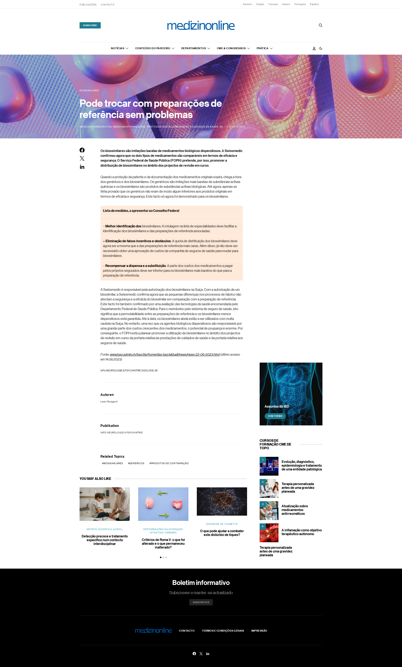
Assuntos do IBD (277, 406)
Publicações (88, 4)
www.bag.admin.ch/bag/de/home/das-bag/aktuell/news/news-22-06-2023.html (165, 354)
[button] (320, 48)
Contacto (108, 4)
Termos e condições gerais (223, 630)
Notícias (117, 48)
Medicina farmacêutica (96, 126)
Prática (263, 48)
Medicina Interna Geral (129, 126)
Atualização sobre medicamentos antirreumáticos (295, 509)
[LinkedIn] (208, 653)
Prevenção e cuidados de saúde (196, 126)
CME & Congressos (231, 48)
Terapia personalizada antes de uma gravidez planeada (298, 487)
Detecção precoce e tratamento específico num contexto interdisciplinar (105, 540)
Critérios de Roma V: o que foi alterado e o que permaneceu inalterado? (163, 543)
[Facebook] (194, 653)
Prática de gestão (160, 126)
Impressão (259, 630)
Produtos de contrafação (170, 463)
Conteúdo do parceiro (152, 48)
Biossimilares (113, 463)
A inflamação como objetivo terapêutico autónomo (302, 532)
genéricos (136, 463)
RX (221, 126)
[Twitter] (201, 653)
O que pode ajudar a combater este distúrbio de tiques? (222, 533)
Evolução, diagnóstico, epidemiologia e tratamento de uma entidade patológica (302, 465)
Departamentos (193, 48)
